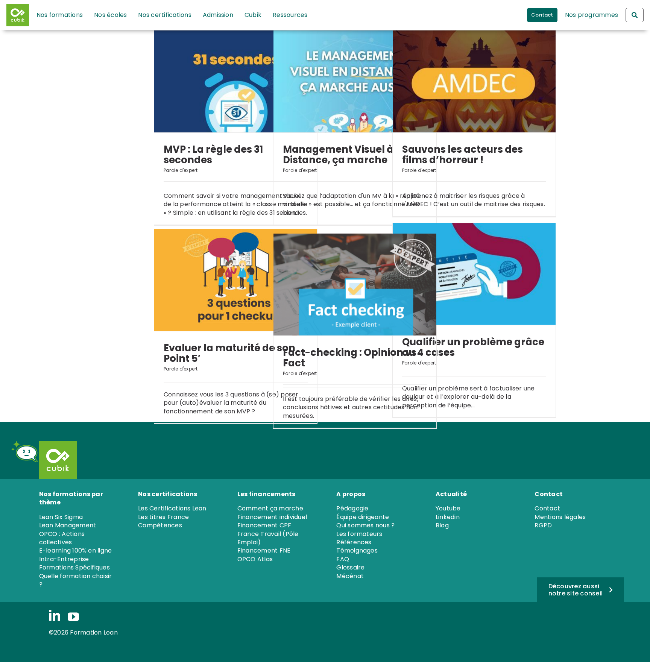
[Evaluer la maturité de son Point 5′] (235, 280)
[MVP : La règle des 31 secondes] (235, 81)
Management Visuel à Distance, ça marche (338, 155)
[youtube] (73, 617)
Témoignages (357, 550)
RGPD (543, 525)
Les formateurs (359, 534)
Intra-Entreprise (64, 559)
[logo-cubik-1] (19, 15)
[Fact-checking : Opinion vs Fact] (354, 285)
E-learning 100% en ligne (75, 550)
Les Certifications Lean (172, 508)
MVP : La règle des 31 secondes (213, 155)
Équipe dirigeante (362, 517)
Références (353, 542)
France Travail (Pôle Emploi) (268, 538)
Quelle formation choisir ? (75, 580)
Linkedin (448, 517)
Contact (547, 508)
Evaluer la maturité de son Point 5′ (229, 353)
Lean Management (67, 525)
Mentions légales (560, 517)
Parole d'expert (181, 170)
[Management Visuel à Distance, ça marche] (354, 81)
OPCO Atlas (255, 559)
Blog (442, 525)
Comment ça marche (270, 508)
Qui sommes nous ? (365, 525)
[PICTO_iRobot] (24, 443)
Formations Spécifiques (74, 567)
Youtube (448, 508)
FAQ (342, 559)
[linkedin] (54, 616)
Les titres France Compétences (163, 521)
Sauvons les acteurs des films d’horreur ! (462, 155)
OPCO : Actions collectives (62, 538)
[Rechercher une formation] (635, 15)
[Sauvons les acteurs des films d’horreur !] (474, 81)
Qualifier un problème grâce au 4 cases (473, 347)
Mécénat (350, 576)
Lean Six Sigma (61, 517)
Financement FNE (264, 550)
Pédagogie (352, 508)
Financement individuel (272, 517)
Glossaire (350, 567)
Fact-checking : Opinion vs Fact (349, 358)
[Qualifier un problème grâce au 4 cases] (474, 274)
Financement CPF (264, 525)
